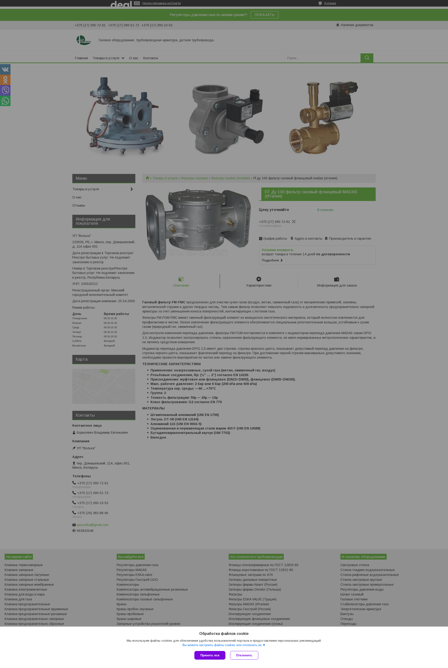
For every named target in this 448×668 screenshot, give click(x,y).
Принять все (209, 655)
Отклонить (244, 655)
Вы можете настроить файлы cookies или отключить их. (222, 645)
